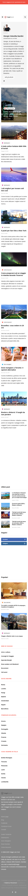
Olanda (3, 733)
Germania (4, 745)
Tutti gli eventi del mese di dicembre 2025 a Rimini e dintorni (19, 514)
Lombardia (4, 782)
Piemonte (4, 766)
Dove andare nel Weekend (10, 664)
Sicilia (3, 774)
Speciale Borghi (6, 660)
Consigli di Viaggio (7, 656)
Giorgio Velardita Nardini (13, 36)
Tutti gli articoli (9, 77)
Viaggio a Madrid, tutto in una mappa (12, 636)
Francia (3, 737)
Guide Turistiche (6, 834)
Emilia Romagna (6, 758)
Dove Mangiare (6, 841)
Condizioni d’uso (6, 826)
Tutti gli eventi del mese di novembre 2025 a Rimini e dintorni (19, 523)
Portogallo (4, 729)
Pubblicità (4, 823)
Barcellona (4, 709)
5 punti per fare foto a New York (13, 231)
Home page (4, 816)
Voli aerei (4, 672)
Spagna (3, 725)
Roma (3, 684)
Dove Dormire (5, 844)
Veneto (3, 778)
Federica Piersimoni (11, 883)
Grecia (3, 721)
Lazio (3, 769)
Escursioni (4, 668)
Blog (2, 820)
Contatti (3, 829)
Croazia (3, 741)
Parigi (3, 692)
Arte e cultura (5, 652)
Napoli (3, 704)
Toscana (4, 761)
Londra (3, 688)
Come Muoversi (6, 847)
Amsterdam (5, 701)
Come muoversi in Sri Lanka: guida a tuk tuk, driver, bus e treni (13, 114)
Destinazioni (5, 837)
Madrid (3, 696)
